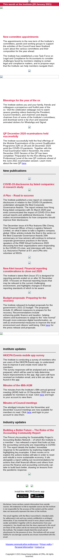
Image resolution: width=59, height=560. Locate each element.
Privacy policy (46, 544)
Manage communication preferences (22, 544)
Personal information (24, 547)
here (24, 163)
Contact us (39, 547)
